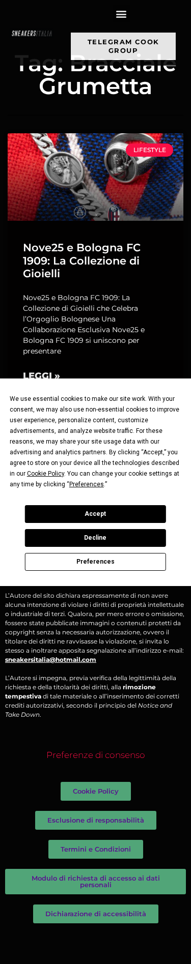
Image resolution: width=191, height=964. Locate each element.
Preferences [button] (86, 484)
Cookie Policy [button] (45, 473)
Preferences (95, 561)
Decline (95, 537)
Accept (95, 513)
